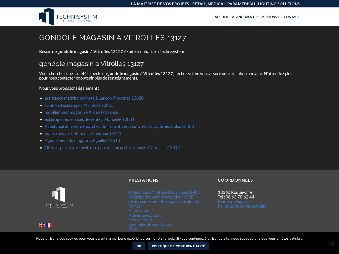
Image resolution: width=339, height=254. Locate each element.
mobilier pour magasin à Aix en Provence (81, 112)
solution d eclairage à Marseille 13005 (79, 105)
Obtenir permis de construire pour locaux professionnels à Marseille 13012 (112, 147)
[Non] (332, 245)
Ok (138, 246)
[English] (42, 224)
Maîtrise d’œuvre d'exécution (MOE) (162, 196)
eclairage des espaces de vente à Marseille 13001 (90, 119)
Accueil (222, 17)
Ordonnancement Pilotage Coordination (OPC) (165, 203)
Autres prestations (145, 215)
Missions (269, 17)
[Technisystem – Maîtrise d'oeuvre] (80, 16)
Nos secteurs (140, 219)
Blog (133, 228)
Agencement (243, 17)
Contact (292, 17)
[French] (49, 224)
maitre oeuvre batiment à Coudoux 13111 (83, 133)
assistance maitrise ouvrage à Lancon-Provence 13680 (94, 98)
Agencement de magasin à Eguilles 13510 (82, 140)
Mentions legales (233, 201)
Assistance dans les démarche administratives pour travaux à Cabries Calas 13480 (119, 126)
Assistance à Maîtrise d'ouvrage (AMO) (164, 192)
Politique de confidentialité (242, 206)
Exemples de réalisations (151, 224)
